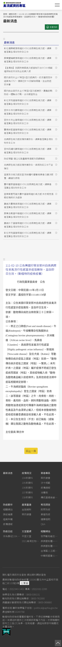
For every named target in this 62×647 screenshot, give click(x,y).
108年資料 (27, 497)
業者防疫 (45, 514)
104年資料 (27, 477)
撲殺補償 (8, 514)
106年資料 (27, 487)
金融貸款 (26, 509)
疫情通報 (45, 487)
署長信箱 (7, 607)
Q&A (43, 524)
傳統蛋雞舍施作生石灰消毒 (50, 497)
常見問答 (45, 504)
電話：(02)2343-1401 (13, 589)
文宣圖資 (26, 531)
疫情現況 (26, 473)
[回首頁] (24, 5)
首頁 (5, 14)
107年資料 (27, 492)
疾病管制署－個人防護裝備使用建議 (50, 541)
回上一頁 (31, 451)
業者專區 (45, 473)
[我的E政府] (6, 635)
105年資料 (27, 482)
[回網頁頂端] (58, 643)
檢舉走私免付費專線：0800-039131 (21, 594)
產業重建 (26, 504)
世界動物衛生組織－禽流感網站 (50, 536)
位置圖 (24, 583)
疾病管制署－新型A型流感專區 (50, 546)
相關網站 (8, 509)
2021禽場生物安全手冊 (31, 541)
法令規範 (45, 482)
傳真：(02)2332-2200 (36, 589)
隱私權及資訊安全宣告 (14, 574)
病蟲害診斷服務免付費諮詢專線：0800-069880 (27, 602)
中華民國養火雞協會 (50, 555)
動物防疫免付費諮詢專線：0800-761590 (23, 598)
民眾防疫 (45, 509)
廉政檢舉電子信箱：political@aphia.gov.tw (35, 607)
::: (4, 38)
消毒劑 (44, 492)
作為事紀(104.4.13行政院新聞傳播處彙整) (12, 536)
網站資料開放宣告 (36, 574)
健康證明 (45, 519)
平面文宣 (26, 536)
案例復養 (45, 477)
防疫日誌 (8, 531)
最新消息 (13, 14)
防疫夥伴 (8, 504)
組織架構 (8, 519)
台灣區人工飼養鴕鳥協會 (50, 550)
